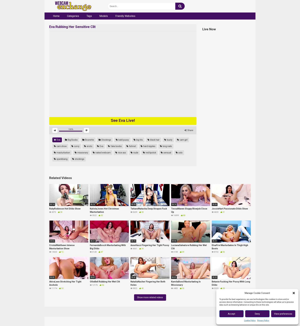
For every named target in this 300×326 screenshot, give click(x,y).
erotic (89, 146)
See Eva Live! (123, 120)
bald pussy (123, 140)
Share (190, 130)
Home (56, 16)
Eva (58, 140)
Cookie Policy (250, 320)
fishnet (132, 146)
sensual (167, 152)
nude (135, 152)
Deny (257, 313)
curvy (76, 146)
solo (180, 152)
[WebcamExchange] (71, 6)
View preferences (283, 313)
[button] (293, 293)
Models (103, 16)
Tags (89, 16)
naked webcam (103, 152)
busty (169, 140)
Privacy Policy (263, 320)
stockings (79, 159)
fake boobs (116, 146)
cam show (61, 146)
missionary (82, 152)
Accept (231, 313)
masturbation (63, 152)
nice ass (122, 152)
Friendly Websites (125, 16)
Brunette (89, 140)
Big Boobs (72, 140)
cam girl (183, 140)
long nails (167, 146)
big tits (139, 140)
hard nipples (149, 146)
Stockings (106, 140)
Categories (73, 16)
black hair (155, 140)
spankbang (62, 159)
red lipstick (150, 152)
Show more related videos (150, 297)
